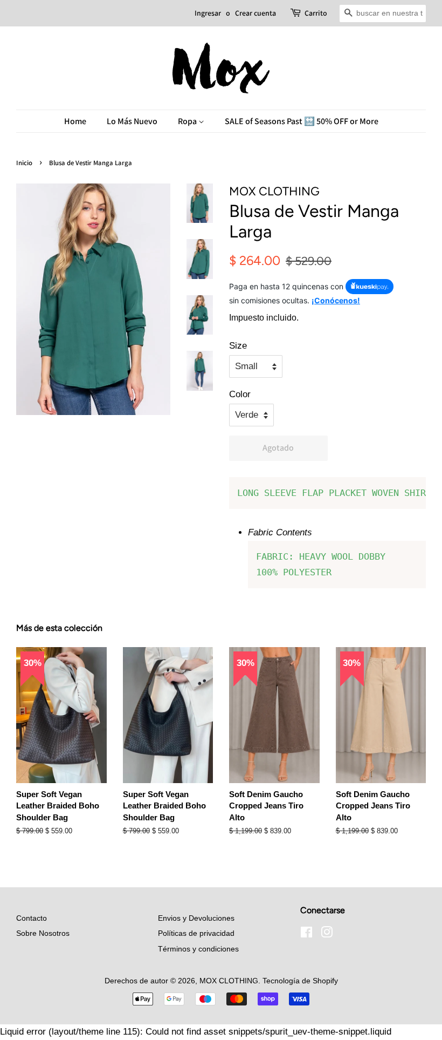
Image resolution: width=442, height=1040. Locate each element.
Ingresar (208, 13)
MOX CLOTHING (228, 980)
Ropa (188, 121)
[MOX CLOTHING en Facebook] (306, 934)
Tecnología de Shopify (300, 980)
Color (240, 394)
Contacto (31, 918)
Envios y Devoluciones (196, 918)
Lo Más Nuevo (132, 121)
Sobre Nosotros (43, 933)
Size (238, 346)
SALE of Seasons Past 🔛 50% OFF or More (301, 121)
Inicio (24, 162)
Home (75, 121)
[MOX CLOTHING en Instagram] (327, 934)
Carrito (316, 13)
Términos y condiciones (198, 948)
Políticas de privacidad (196, 933)
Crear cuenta (255, 13)
